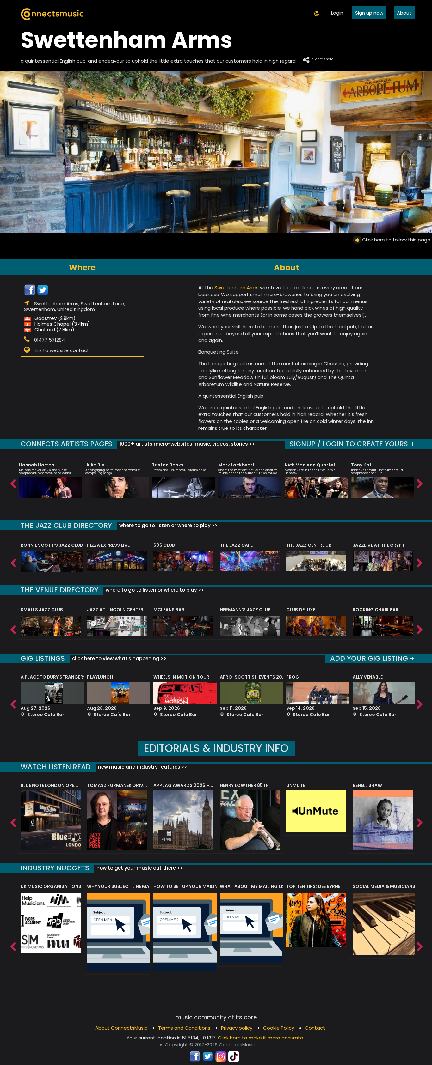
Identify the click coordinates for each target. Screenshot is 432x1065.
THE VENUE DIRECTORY (59, 590)
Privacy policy (236, 1028)
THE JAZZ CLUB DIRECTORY (66, 525)
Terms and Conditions (184, 1028)
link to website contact (62, 350)
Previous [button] (12, 482)
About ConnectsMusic (121, 1028)
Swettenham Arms (236, 287)
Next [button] (419, 482)
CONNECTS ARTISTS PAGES (66, 444)
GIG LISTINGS (43, 658)
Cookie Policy (278, 1028)
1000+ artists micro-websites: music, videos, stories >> (186, 444)
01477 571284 (49, 340)
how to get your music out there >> (139, 868)
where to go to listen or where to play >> (168, 525)
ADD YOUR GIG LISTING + (372, 658)
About (404, 12)
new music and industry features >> (142, 767)
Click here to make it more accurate (260, 1037)
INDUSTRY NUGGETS (55, 868)
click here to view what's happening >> (118, 658)
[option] (50, 477)
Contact (315, 1028)
